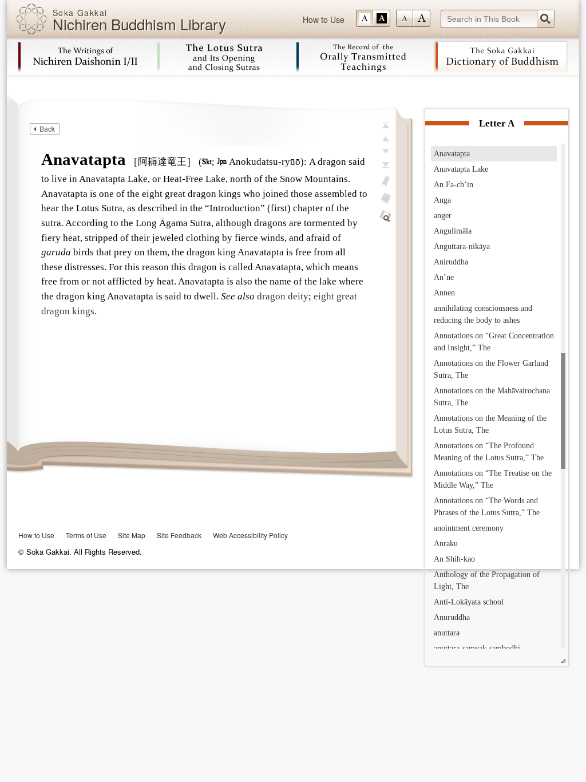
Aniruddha (451, 262)
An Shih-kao (454, 559)
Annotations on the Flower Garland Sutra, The (491, 369)
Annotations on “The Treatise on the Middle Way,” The (493, 479)
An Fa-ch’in (453, 184)
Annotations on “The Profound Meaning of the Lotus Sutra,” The (489, 451)
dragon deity (282, 296)
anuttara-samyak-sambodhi (477, 648)
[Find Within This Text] (385, 216)
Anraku (446, 543)
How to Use (324, 19)
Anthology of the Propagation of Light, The (487, 580)
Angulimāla (453, 231)
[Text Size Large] (421, 18)
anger (443, 215)
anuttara (447, 633)
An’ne (444, 277)
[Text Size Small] (404, 18)
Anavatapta (452, 153)
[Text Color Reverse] (381, 18)
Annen (444, 293)
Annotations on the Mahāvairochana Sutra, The (492, 396)
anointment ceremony (469, 528)
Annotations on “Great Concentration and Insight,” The (494, 341)
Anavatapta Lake (461, 169)
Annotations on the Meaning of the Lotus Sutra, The (490, 424)
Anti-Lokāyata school (469, 602)
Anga (442, 200)
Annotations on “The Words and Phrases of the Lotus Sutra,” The (487, 506)
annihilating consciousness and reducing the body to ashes (483, 314)
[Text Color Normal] (364, 18)
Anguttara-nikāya (462, 246)
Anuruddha (452, 617)
